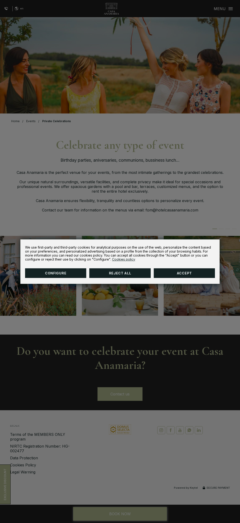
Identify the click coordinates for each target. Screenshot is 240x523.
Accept (184, 273)
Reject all (120, 273)
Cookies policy (123, 259)
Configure (55, 273)
